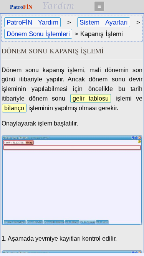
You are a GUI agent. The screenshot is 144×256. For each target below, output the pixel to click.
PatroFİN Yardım (32, 22)
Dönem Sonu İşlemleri (38, 34)
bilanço (14, 108)
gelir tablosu (91, 98)
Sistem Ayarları (103, 22)
